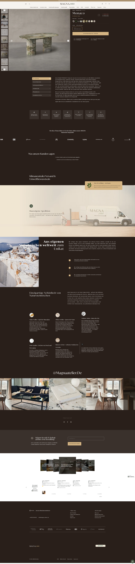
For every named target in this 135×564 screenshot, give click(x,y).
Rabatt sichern (67, 291)
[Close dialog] (83, 270)
